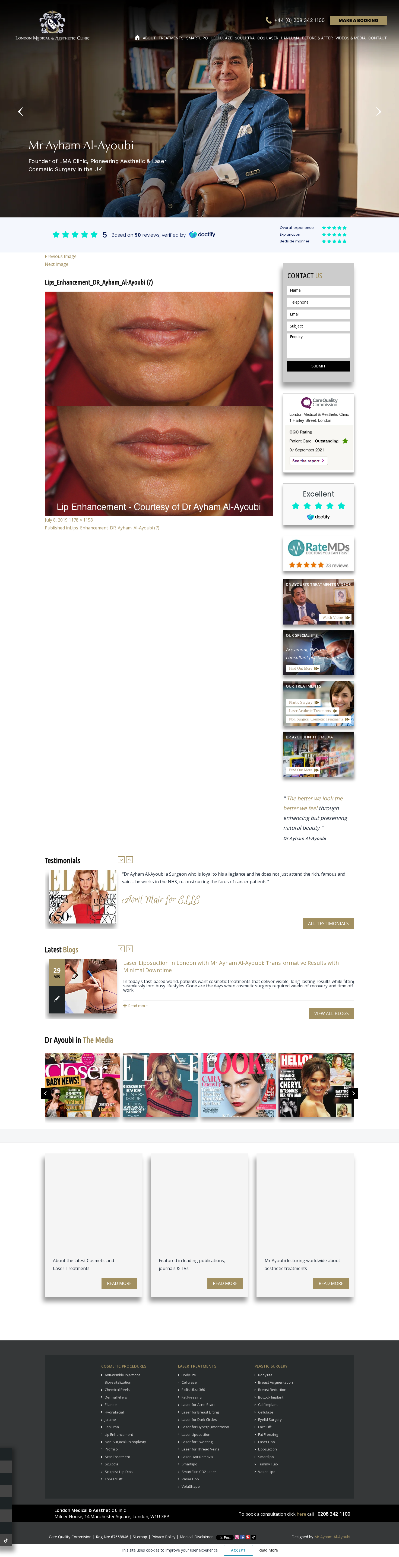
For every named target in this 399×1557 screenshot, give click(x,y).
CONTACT (377, 38)
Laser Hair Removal (198, 1456)
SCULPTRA (245, 38)
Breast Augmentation (275, 1382)
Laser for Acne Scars (199, 1404)
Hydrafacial (114, 1412)
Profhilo (111, 1449)
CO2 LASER (267, 38)
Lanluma (112, 1426)
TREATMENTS (171, 38)
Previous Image (61, 256)
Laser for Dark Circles (199, 1419)
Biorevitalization (118, 1382)
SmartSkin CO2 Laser (199, 1471)
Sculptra (111, 1464)
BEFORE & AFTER (317, 38)
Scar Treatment (117, 1456)
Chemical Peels (117, 1389)
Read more (137, 1005)
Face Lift (264, 1426)
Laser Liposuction (196, 1434)
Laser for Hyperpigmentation (205, 1426)
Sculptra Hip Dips (119, 1471)
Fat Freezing (191, 1397)
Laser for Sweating (197, 1441)
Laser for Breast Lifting (200, 1412)
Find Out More (300, 668)
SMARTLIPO (197, 38)
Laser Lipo (266, 1441)
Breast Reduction (272, 1389)
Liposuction (267, 1449)
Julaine (110, 1419)
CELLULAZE (221, 38)
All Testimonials (328, 923)
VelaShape (191, 1486)
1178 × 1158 (81, 520)
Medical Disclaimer (196, 1536)
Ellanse (111, 1404)
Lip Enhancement (119, 1434)
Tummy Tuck (268, 1464)
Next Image (56, 264)
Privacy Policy (163, 1536)
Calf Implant (268, 1404)
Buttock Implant (270, 1397)
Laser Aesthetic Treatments (310, 711)
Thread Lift (113, 1479)
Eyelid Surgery (270, 1419)
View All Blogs (331, 1013)
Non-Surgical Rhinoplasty (125, 1441)
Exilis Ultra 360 (193, 1389)
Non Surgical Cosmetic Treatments (316, 719)
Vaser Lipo (190, 1479)
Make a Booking (358, 20)
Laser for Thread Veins (200, 1449)
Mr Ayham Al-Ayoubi (332, 1536)
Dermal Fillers (116, 1397)
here (301, 1514)
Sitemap (140, 1536)
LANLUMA (290, 38)
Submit (318, 366)
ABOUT (149, 38)
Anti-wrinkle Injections (123, 1374)
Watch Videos (332, 618)
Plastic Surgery (300, 702)
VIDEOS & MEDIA (350, 38)
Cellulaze (189, 1382)
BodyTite (189, 1374)
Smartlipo (189, 1464)
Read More (119, 1283)
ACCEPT (238, 1550)
